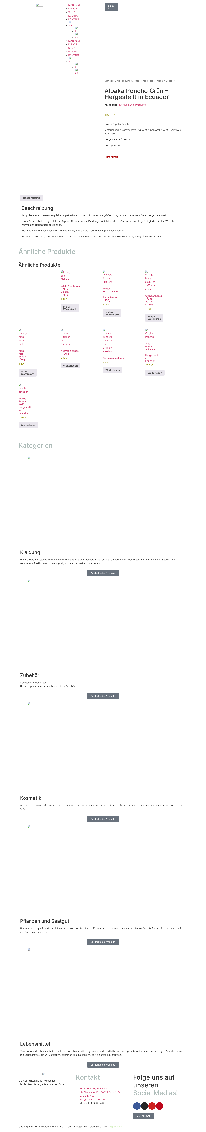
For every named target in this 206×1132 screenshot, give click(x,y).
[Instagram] (144, 1106)
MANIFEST (74, 4)
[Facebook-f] (137, 1106)
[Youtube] (152, 1106)
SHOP (71, 12)
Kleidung (124, 104)
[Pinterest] (159, 1106)
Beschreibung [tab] (31, 197)
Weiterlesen (70, 365)
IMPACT (72, 8)
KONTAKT (73, 19)
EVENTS (73, 15)
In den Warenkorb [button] (69, 308)
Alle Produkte (123, 80)
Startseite (110, 80)
